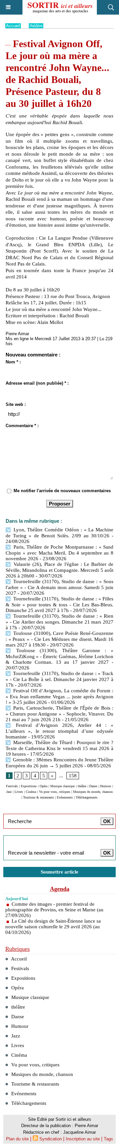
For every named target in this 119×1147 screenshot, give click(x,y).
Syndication (50, 1138)
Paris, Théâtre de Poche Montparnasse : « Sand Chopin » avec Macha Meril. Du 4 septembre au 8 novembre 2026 (59, 552)
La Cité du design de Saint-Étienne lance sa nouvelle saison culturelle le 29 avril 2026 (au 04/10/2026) (53, 926)
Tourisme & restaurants (38, 797)
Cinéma (31, 792)
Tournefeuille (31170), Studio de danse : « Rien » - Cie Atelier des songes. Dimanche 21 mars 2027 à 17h (59, 621)
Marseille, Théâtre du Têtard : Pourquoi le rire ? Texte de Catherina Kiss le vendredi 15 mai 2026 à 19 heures (59, 748)
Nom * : (13, 361)
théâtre (36, 25)
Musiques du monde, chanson (93, 792)
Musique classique (62, 786)
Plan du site (17, 1138)
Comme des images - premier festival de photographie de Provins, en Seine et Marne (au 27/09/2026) (54, 909)
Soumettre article (59, 872)
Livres (19, 792)
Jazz (9, 792)
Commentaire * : (22, 425)
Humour (105, 786)
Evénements (65, 797)
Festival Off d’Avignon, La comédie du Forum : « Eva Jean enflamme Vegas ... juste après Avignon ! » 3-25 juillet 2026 (59, 696)
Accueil (13, 25)
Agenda (59, 888)
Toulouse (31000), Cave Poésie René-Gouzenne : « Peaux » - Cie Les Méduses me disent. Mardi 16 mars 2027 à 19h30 (59, 639)
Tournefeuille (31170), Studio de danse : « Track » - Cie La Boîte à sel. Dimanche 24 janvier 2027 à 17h (59, 679)
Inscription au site (83, 1138)
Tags (108, 1138)
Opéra (43, 786)
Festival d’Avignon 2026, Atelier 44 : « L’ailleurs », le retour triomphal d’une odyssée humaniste (59, 731)
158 (73, 775)
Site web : (16, 404)
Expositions (29, 786)
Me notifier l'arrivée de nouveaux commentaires (62, 490)
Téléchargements (87, 797)
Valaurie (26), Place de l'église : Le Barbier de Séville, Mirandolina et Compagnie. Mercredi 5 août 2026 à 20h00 (59, 570)
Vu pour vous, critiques (54, 792)
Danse (93, 786)
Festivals (12, 786)
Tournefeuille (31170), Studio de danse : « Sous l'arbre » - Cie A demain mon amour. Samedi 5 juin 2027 (59, 587)
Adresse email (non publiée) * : (37, 383)
